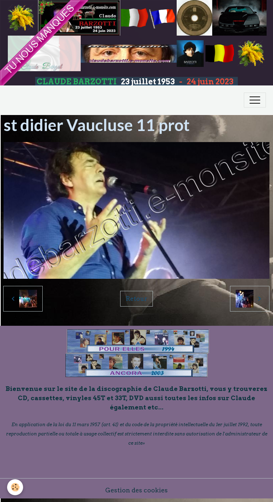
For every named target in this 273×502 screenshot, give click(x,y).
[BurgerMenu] (255, 100)
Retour (136, 298)
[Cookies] (15, 487)
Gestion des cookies (136, 490)
